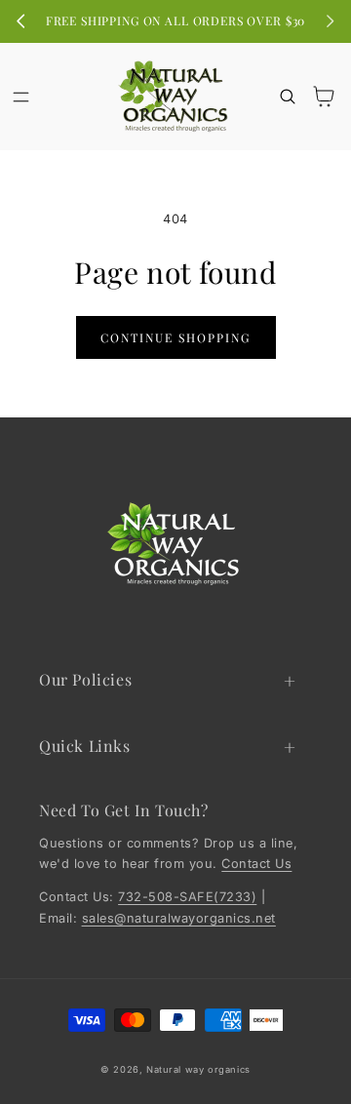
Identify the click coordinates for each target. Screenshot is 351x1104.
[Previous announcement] (21, 21)
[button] (21, 96)
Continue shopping (175, 337)
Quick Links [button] (85, 745)
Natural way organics (198, 1069)
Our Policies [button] (85, 679)
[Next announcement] (329, 21)
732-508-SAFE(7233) (187, 896)
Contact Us (256, 863)
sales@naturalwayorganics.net (179, 918)
